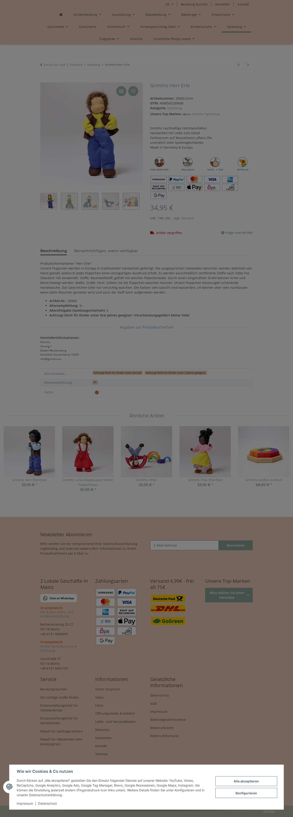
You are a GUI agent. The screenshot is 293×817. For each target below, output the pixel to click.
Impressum (25, 803)
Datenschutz (47, 803)
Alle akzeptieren (246, 781)
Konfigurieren (246, 793)
